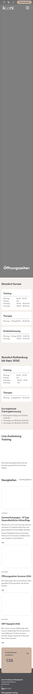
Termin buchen (24, 2)
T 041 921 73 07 (6, 688)
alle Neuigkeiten (25, 480)
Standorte (4, 2)
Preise (9, 2)
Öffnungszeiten (13, 2)
